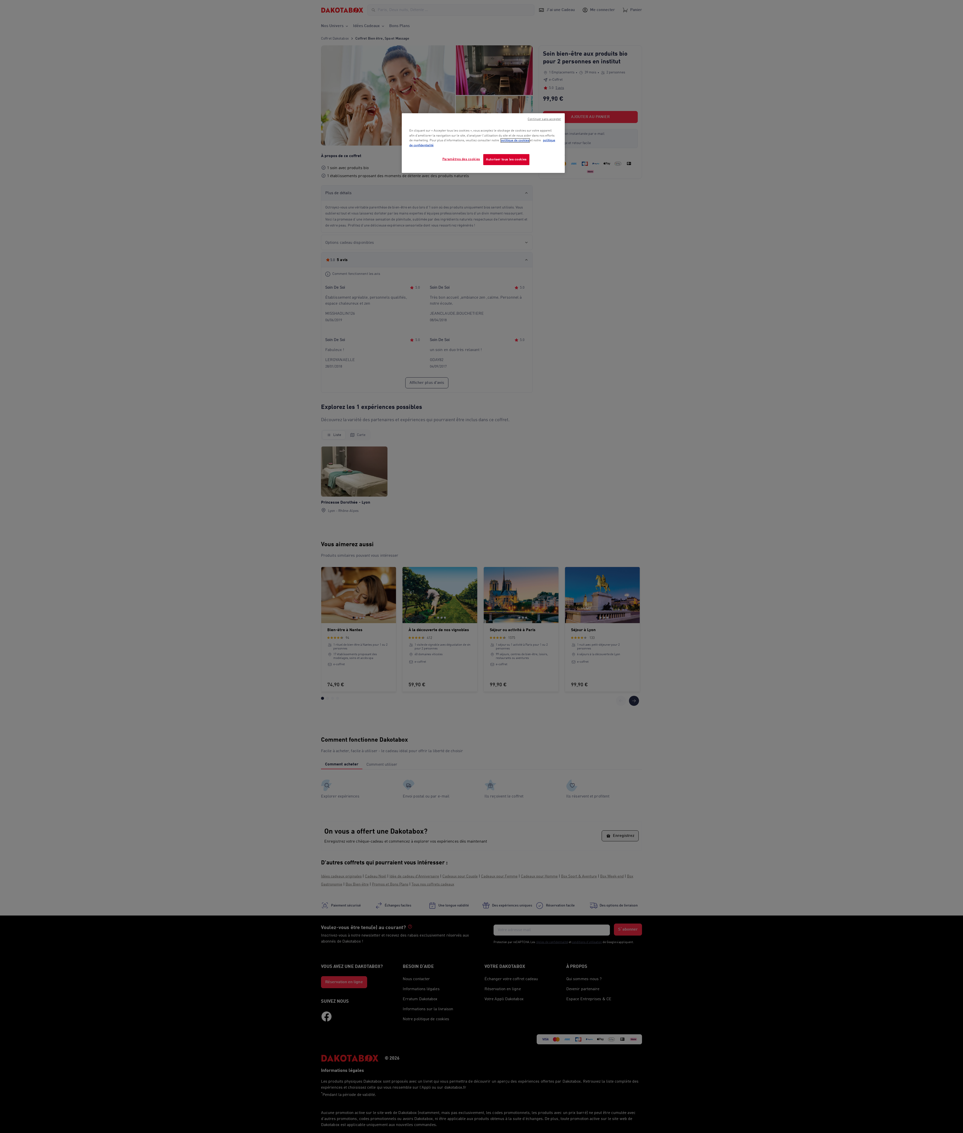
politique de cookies (515, 140)
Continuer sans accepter (544, 119)
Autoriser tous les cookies (506, 159)
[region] (483, 143)
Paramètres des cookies (461, 159)
